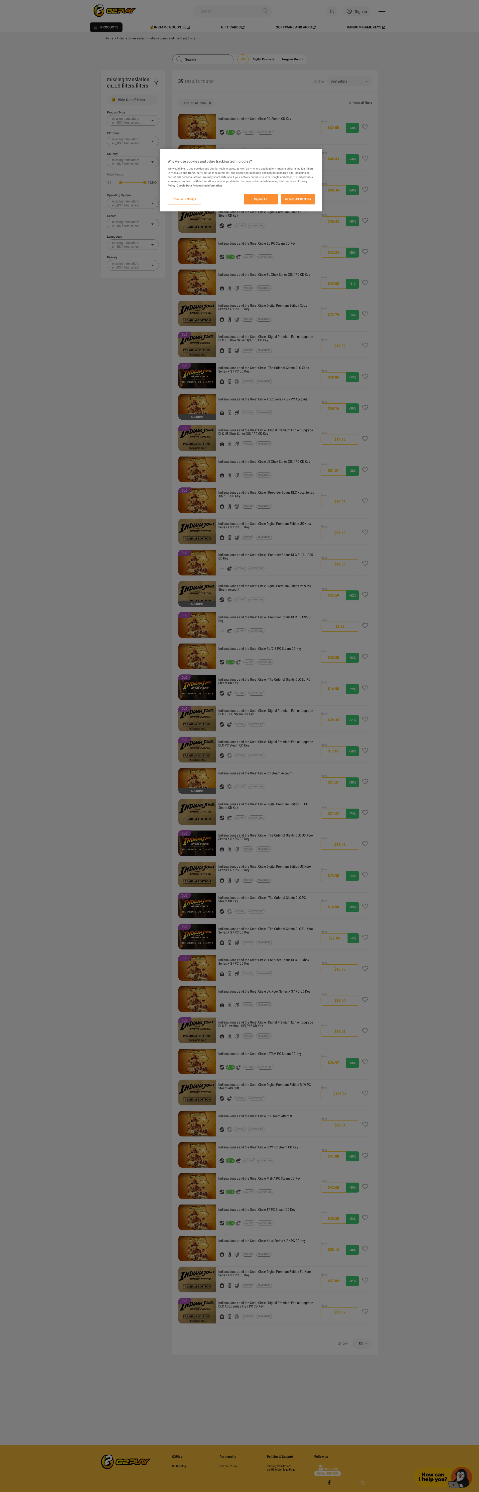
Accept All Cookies (298, 199)
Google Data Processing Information (199, 185)
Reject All (260, 199)
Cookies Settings (184, 199)
